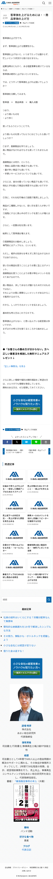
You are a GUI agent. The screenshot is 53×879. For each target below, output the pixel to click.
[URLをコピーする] (45, 442)
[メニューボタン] (50, 3)
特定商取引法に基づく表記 (39, 867)
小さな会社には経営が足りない (19, 645)
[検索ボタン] (44, 3)
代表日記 (26, 849)
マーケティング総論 (12, 23)
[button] (7, 442)
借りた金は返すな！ (13, 651)
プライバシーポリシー (20, 867)
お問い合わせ (26, 871)
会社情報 (8, 867)
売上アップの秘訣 (28, 23)
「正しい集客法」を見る (14, 366)
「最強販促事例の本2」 (26, 781)
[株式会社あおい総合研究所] (10, 3)
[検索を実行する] (48, 600)
